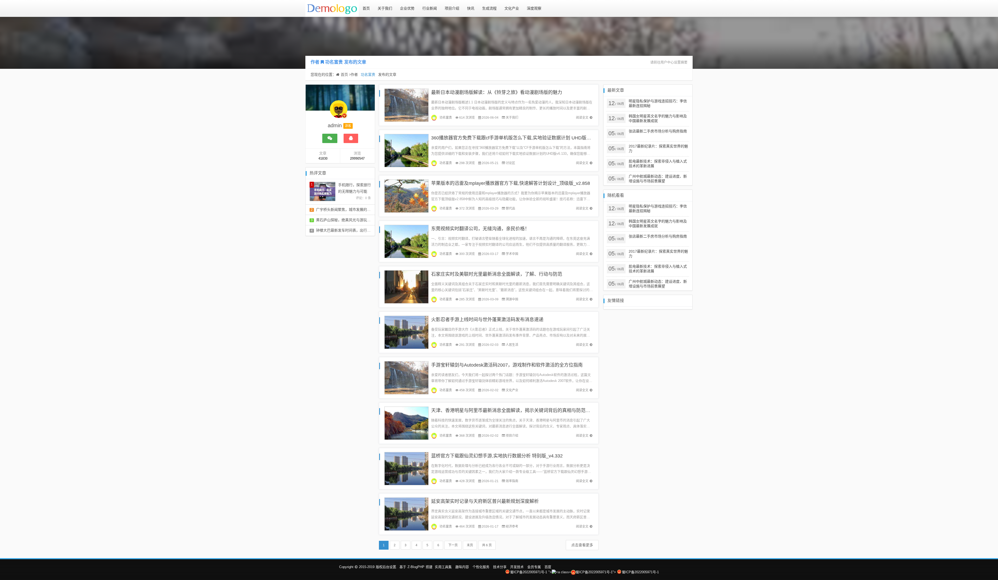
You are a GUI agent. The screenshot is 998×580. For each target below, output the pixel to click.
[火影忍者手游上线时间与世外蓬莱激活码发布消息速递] (406, 332)
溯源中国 (512, 299)
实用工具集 (443, 567)
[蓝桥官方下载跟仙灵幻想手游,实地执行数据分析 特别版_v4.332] (406, 468)
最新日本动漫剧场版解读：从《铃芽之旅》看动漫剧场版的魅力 (496, 92)
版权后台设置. (386, 567)
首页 (366, 8)
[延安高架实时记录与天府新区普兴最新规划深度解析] (406, 514)
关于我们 (385, 8)
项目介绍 (452, 8)
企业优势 (407, 8)
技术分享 (500, 567)
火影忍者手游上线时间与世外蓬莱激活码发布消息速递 (487, 319)
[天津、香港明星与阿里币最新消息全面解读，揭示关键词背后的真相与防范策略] (406, 423)
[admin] (338, 112)
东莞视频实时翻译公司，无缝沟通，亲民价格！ (480, 228)
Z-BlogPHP (416, 567)
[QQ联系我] (351, 138)
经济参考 (512, 526)
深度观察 (534, 8)
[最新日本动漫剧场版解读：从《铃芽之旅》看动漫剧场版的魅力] (406, 105)
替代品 (510, 208)
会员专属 (534, 567)
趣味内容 (462, 567)
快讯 (470, 8)
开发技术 (517, 567)
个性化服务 (480, 567)
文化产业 (511, 8)
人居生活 (512, 345)
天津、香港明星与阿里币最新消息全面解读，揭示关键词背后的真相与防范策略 (513, 410)
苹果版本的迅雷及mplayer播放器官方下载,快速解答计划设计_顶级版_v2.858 (510, 183)
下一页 (453, 545)
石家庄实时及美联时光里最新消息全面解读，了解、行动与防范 (496, 274)
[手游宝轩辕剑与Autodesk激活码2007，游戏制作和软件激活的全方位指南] (406, 377)
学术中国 (512, 254)
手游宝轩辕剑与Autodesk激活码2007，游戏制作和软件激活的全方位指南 (507, 365)
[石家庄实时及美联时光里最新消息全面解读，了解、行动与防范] (406, 286)
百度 (547, 567)
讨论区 (510, 163)
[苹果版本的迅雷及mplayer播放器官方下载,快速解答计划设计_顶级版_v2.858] (406, 196)
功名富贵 (334, 62)
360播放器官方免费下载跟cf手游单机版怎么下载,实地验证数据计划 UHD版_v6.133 (517, 137)
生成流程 (489, 8)
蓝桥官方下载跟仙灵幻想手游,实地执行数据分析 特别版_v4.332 (497, 455)
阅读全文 (582, 117)
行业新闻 (429, 8)
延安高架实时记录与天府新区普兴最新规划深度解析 (485, 501)
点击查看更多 (582, 545)
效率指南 (512, 481)
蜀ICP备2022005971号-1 (528, 572)
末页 (470, 545)
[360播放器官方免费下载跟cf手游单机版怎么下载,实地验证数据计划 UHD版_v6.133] (406, 150)
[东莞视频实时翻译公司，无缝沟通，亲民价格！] (406, 241)
